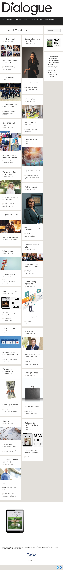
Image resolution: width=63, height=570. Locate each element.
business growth (8, 320)
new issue (32, 458)
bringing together (8, 359)
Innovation (28, 87)
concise (11, 451)
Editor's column (7, 318)
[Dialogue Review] (27, 8)
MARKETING (32, 19)
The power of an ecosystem (9, 173)
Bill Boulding (31, 272)
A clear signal (30, 331)
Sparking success (9, 291)
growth (27, 177)
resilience (12, 162)
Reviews (12, 66)
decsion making (8, 495)
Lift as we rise (8, 77)
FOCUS (2, 19)
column (28, 458)
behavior (6, 281)
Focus (5, 358)
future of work (29, 413)
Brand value (7, 421)
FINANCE (25, 19)
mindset (11, 281)
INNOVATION (18, 19)
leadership (12, 67)
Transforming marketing (30, 282)
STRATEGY (39, 19)
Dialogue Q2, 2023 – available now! (31, 425)
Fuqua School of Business (8, 361)
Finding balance (31, 373)
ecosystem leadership (9, 205)
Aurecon (28, 363)
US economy (27, 178)
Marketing (28, 321)
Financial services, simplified (10, 461)
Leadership (6, 66)
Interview (6, 203)
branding (6, 451)
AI (26, 89)
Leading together (9, 39)
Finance (28, 175)
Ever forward (29, 99)
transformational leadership (9, 496)
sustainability (35, 364)
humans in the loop (29, 273)
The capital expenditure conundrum (7, 371)
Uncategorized (34, 175)
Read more (8, 62)
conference (6, 67)
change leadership (32, 89)
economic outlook (8, 411)
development (29, 235)
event (35, 272)
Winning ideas (8, 251)
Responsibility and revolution (32, 40)
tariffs (37, 177)
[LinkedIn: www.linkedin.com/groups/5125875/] (61, 567)
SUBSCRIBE (3, 23)
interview (4, 206)
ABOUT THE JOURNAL (49, 19)
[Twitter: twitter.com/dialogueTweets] (58, 567)
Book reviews (7, 279)
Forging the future (10, 215)
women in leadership (7, 69)
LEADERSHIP (10, 19)
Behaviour (28, 360)
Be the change (30, 187)
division (15, 359)
